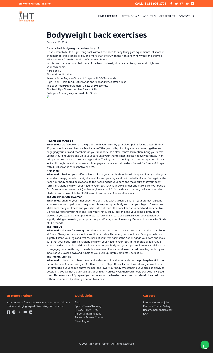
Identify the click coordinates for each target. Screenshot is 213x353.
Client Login (82, 321)
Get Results (167, 16)
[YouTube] (187, 3)
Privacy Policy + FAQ (86, 310)
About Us (149, 16)
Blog (77, 302)
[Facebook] (171, 3)
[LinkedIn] (192, 3)
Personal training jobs (156, 302)
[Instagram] (181, 3)
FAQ (145, 313)
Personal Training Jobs (88, 313)
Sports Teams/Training (88, 306)
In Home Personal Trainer (35, 3)
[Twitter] (176, 3)
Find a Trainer (107, 16)
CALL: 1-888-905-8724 (150, 3)
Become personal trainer (157, 310)
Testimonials (131, 16)
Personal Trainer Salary (156, 306)
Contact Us (186, 16)
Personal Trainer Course (89, 317)
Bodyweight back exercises (97, 35)
